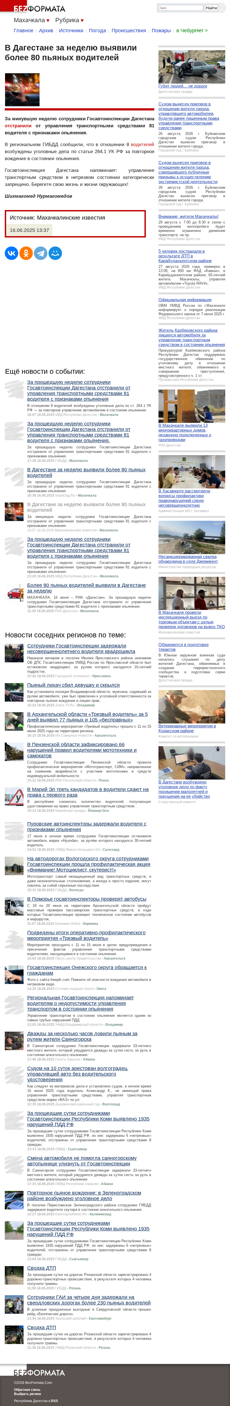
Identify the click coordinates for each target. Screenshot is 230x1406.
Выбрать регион (27, 1394)
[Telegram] (40, 253)
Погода (97, 30)
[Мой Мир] (55, 253)
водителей (142, 144)
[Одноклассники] (26, 253)
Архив (46, 30)
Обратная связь (27, 1390)
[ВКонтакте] (11, 253)
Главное (23, 30)
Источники (71, 30)
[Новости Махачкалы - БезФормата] (33, 7)
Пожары (161, 30)
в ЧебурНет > (192, 30)
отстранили (18, 125)
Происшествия (129, 30)
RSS (54, 1401)
